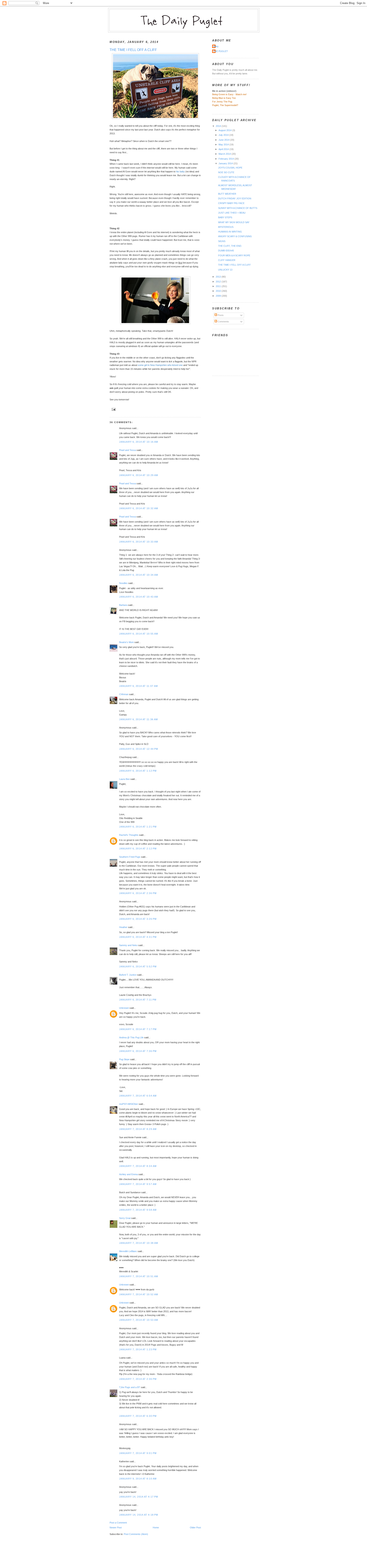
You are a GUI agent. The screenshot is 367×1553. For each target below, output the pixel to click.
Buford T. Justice (128, 974)
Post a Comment (118, 1522)
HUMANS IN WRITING (230, 231)
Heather (123, 927)
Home (156, 1527)
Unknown (124, 1008)
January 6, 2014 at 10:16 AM (138, 442)
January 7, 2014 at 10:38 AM (138, 1243)
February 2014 (226, 158)
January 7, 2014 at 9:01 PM (138, 1453)
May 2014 (224, 144)
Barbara (123, 605)
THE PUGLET (220, 51)
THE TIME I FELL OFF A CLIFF (133, 50)
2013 (219, 276)
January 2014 (226, 163)
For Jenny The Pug (222, 101)
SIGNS (221, 241)
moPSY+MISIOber (128, 1104)
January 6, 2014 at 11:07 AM (138, 686)
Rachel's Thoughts (128, 835)
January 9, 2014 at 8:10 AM (138, 1478)
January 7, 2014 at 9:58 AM (138, 1210)
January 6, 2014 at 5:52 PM (138, 966)
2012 (219, 281)
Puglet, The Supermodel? (225, 105)
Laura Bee (124, 779)
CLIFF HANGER (226, 260)
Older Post (195, 1527)
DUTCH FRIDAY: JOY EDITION (234, 198)
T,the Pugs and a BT (129, 1387)
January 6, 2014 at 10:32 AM (138, 508)
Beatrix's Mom (126, 642)
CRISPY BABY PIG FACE (231, 203)
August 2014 (225, 130)
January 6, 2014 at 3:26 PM (138, 919)
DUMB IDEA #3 (226, 250)
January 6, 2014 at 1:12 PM (138, 770)
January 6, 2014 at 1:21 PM (138, 826)
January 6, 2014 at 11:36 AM (138, 719)
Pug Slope (124, 1059)
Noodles (123, 583)
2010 (219, 291)
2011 (219, 286)
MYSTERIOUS (225, 227)
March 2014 (225, 154)
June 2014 (224, 140)
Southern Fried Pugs (129, 857)
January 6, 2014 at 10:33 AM (138, 541)
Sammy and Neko (128, 945)
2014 (219, 126)
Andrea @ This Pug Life (131, 1037)
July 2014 (224, 135)
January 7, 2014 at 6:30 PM (138, 1416)
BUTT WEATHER (227, 194)
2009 (219, 296)
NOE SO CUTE (226, 172)
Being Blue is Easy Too (224, 98)
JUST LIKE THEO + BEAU (232, 212)
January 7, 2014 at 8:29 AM (138, 1129)
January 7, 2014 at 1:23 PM (138, 1349)
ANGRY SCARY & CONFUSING (235, 236)
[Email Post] (113, 409)
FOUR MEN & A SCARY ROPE (234, 255)
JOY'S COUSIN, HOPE (230, 167)
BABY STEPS (225, 217)
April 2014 (224, 149)
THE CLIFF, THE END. (230, 246)
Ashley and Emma (128, 1174)
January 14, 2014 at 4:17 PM (138, 1496)
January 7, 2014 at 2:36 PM (138, 1379)
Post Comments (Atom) (136, 1534)
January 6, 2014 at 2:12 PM (138, 848)
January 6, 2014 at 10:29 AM (138, 475)
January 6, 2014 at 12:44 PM (138, 749)
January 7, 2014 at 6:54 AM (138, 1095)
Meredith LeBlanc (128, 1251)
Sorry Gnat (125, 1218)
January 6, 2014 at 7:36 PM (138, 1051)
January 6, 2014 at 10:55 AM (138, 633)
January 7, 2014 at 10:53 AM (138, 1320)
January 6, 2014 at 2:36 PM (138, 893)
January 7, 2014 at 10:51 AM (138, 1276)
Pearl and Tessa (127, 450)
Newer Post (116, 1527)
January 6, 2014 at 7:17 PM (138, 1029)
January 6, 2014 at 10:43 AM (138, 596)
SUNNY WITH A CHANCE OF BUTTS (237, 208)
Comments (223, 321)
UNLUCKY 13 (225, 269)
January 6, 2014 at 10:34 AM (138, 575)
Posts (220, 315)
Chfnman (123, 694)
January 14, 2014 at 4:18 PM (138, 1514)
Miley (216, 46)
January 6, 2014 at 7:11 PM (137, 999)
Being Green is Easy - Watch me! (229, 94)
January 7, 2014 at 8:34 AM (138, 1166)
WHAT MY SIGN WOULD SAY (233, 222)
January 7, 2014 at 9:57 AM (138, 1184)
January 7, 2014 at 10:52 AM (138, 1294)
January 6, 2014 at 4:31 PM (138, 937)
